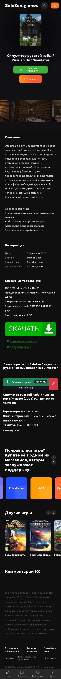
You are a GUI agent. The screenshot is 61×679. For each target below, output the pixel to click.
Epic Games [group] (16, 488)
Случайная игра (50, 649)
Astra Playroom (35, 262)
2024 (23, 597)
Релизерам (50, 658)
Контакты (9, 658)
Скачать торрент (28, 382)
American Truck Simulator (40, 555)
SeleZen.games (21, 5)
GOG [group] (41, 488)
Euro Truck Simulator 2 (15, 555)
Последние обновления (12, 649)
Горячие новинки (32, 649)
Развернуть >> (11, 430)
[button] (53, 457)
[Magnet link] (53, 384)
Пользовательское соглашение (27, 658)
